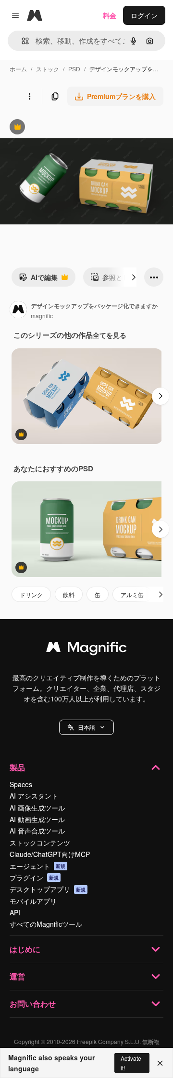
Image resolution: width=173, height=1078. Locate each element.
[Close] (160, 1063)
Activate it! (131, 1062)
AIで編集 (38, 279)
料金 (109, 15)
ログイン (144, 15)
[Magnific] (86, 649)
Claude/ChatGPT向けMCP (50, 854)
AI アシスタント (34, 795)
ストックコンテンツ (40, 842)
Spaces (21, 784)
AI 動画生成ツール (37, 819)
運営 (17, 976)
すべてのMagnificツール (46, 924)
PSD (74, 69)
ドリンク (31, 594)
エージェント (37, 866)
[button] (86, 727)
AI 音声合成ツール (37, 830)
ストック (47, 69)
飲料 (68, 594)
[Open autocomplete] (21, 40)
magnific (42, 315)
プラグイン (34, 877)
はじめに (25, 949)
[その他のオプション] (29, 96)
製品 (17, 767)
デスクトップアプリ (48, 889)
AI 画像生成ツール (37, 807)
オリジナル (66, 128)
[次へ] (133, 277)
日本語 (86, 727)
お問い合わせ (33, 1003)
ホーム (18, 69)
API (15, 912)
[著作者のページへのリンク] (18, 310)
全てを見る (109, 335)
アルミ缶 (132, 594)
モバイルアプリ (33, 901)
